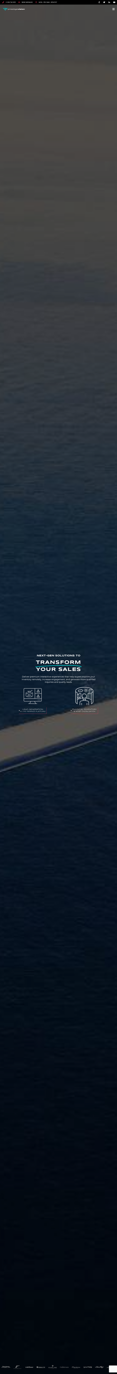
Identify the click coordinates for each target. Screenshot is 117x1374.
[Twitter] (104, 2)
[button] (113, 9)
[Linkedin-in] (109, 2)
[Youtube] (114, 2)
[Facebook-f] (99, 2)
